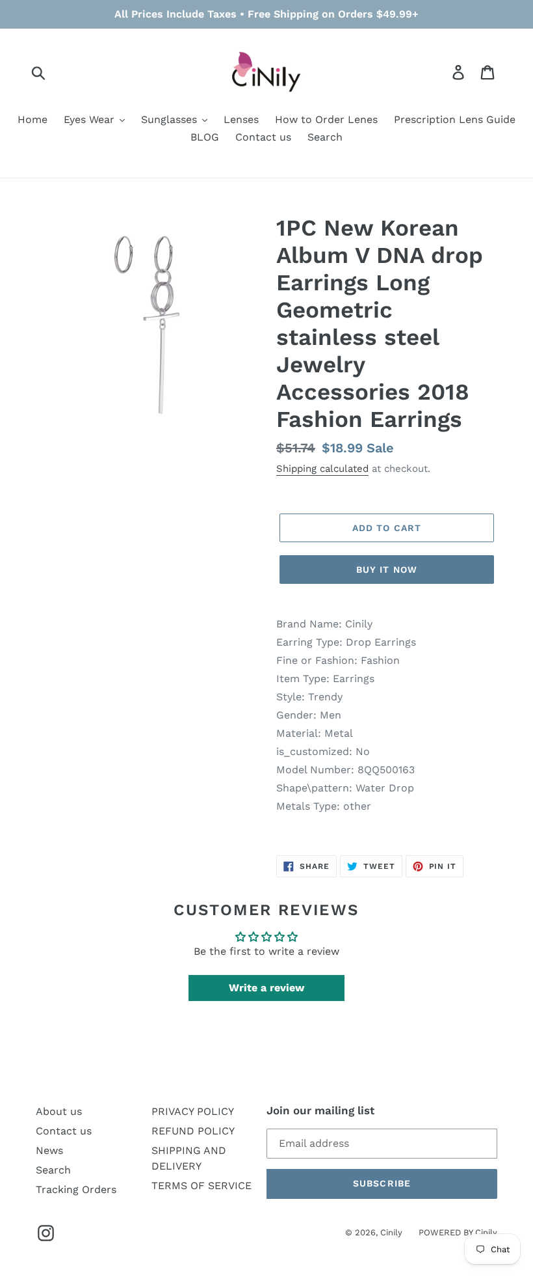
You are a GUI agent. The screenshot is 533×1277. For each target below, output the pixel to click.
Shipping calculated (322, 468)
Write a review (266, 988)
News (49, 1150)
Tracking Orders (76, 1189)
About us (59, 1111)
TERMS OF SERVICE (201, 1185)
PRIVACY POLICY (192, 1111)
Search (53, 1170)
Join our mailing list (320, 1110)
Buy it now (386, 569)
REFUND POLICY (193, 1131)
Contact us (64, 1131)
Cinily (391, 1232)
